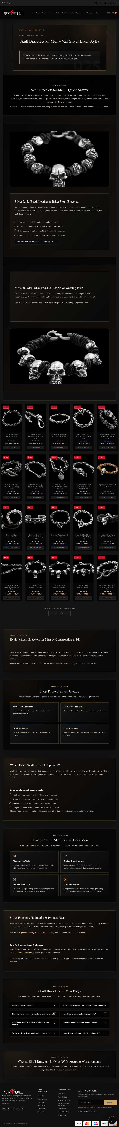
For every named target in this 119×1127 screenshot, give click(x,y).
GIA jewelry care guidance (21, 953)
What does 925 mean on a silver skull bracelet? (84, 1005)
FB (96, 3)
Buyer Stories (42, 1102)
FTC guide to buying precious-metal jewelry (35, 933)
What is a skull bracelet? (23, 1005)
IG (105, 3)
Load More (59, 613)
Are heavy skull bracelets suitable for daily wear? (31, 1023)
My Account (61, 1094)
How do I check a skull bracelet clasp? (80, 1022)
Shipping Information (64, 1100)
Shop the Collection (87, 1111)
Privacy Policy (62, 1115)
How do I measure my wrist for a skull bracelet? (33, 1014)
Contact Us (41, 1112)
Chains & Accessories (68, 12)
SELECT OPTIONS (11, 447)
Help (113, 1121)
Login (3, 3)
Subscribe (110, 1102)
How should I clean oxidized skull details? (81, 1033)
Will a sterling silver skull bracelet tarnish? (31, 1033)
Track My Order (62, 1097)
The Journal (41, 1105)
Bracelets (52, 12)
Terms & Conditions (64, 1112)
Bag (114, 12)
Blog (97, 12)
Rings (37, 12)
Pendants (44, 12)
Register (9, 3)
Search (108, 12)
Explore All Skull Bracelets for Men (35, 241)
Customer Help (62, 1108)
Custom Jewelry (80, 12)
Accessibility (41, 1109)
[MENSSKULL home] (13, 1093)
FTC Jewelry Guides (76, 933)
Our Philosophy (42, 1099)
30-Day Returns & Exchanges (63, 1104)
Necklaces (58, 12)
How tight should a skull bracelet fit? (79, 1014)
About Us (40, 1096)
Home (33, 12)
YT (115, 3)
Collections (90, 12)
